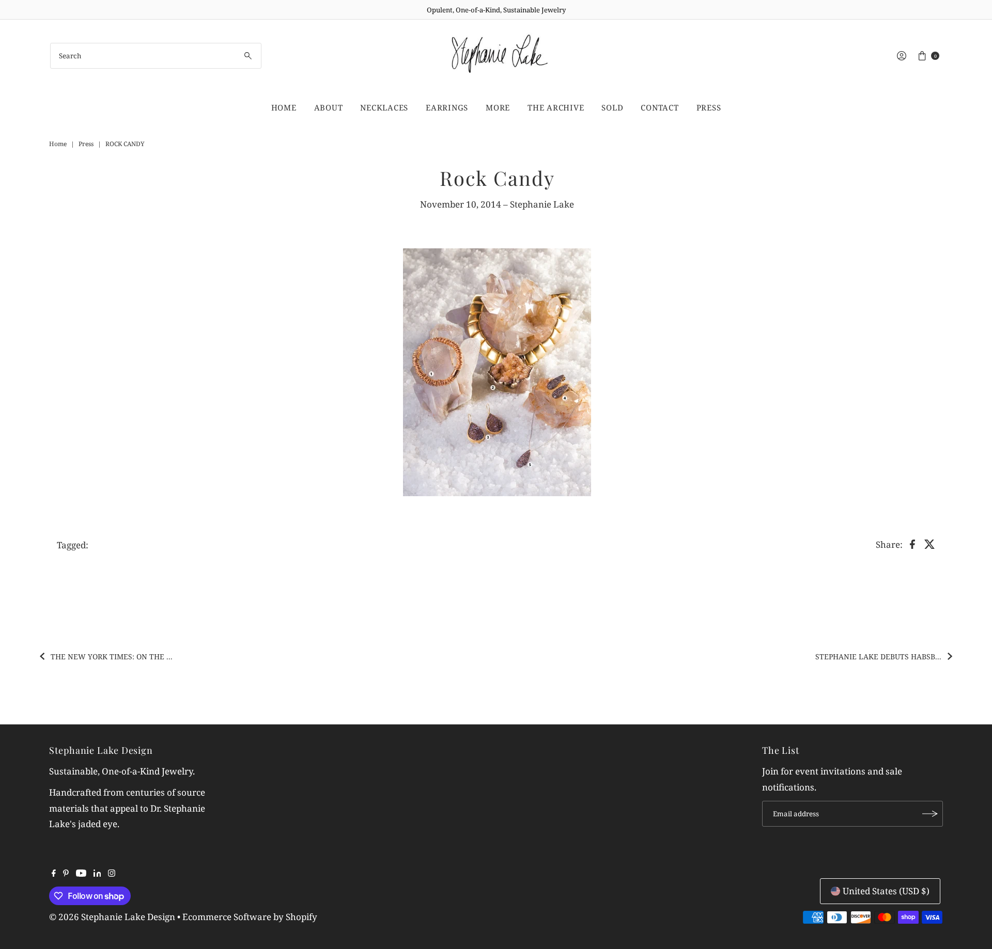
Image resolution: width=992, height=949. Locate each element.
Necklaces (384, 107)
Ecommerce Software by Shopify (249, 917)
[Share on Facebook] (912, 543)
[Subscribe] (930, 814)
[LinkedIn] (97, 873)
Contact (659, 107)
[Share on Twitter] (930, 543)
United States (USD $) (886, 891)
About (328, 107)
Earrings (447, 107)
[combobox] (155, 56)
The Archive (556, 107)
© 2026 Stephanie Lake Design (112, 917)
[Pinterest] (66, 873)
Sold (612, 107)
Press (708, 107)
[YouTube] (81, 873)
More (498, 107)
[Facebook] (54, 873)
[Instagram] (111, 873)
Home (284, 107)
